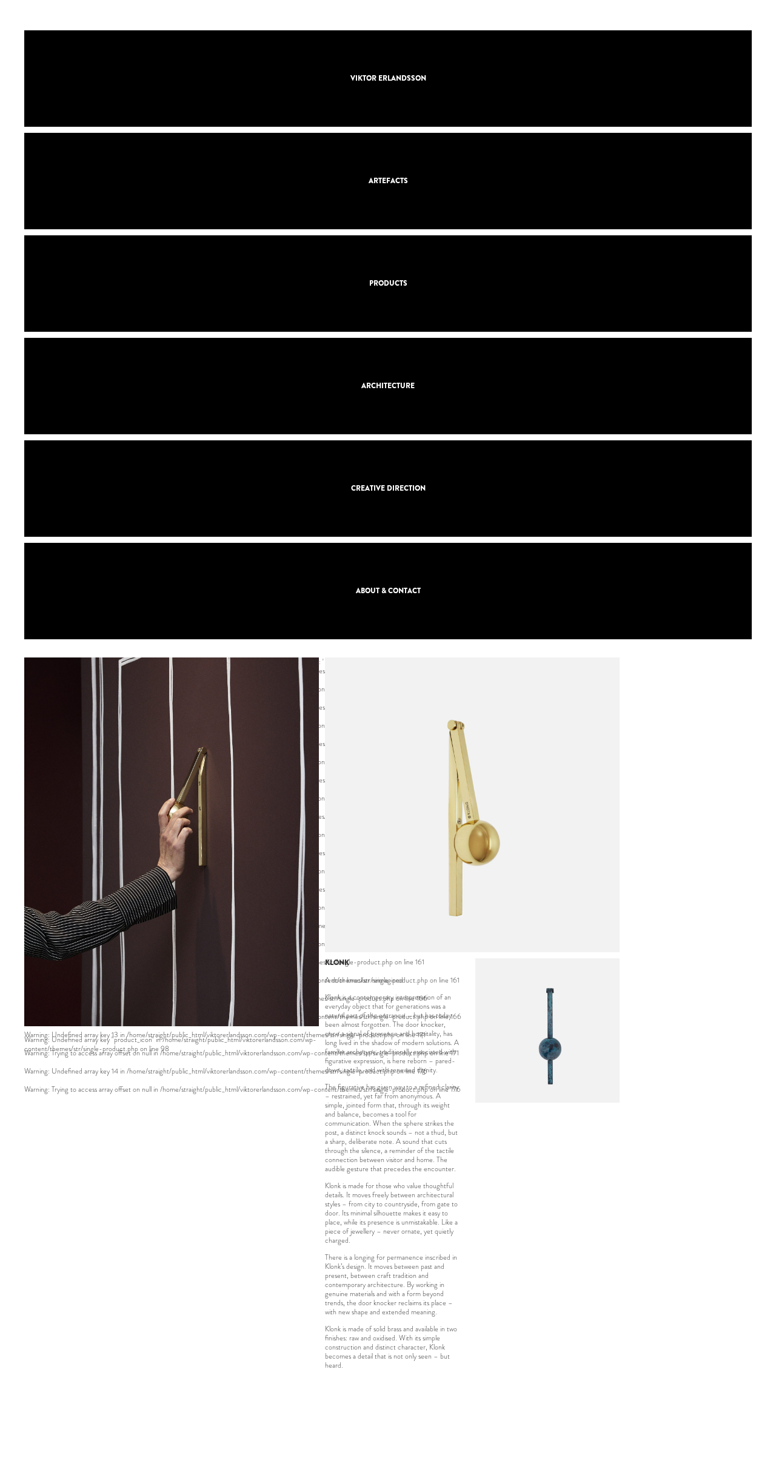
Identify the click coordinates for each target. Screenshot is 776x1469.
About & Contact (388, 590)
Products (388, 283)
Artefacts (388, 180)
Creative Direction (388, 488)
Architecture (388, 385)
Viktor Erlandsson (388, 78)
